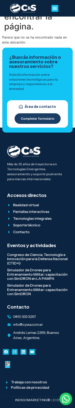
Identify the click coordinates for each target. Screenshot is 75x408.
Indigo (21, 400)
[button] (54, 8)
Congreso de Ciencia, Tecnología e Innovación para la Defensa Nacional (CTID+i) (37, 259)
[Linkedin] (23, 352)
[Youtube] (32, 352)
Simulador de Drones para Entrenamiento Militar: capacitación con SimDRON (37, 289)
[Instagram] (15, 352)
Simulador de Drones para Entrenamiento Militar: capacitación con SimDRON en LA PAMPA (37, 274)
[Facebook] (6, 352)
